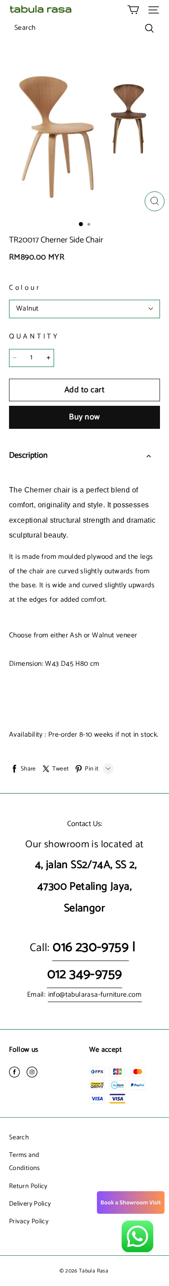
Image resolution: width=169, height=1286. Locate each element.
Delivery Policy (30, 1203)
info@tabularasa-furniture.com (95, 995)
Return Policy (28, 1186)
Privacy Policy (29, 1221)
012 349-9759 (84, 974)
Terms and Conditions (24, 1162)
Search (19, 1137)
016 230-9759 (90, 947)
